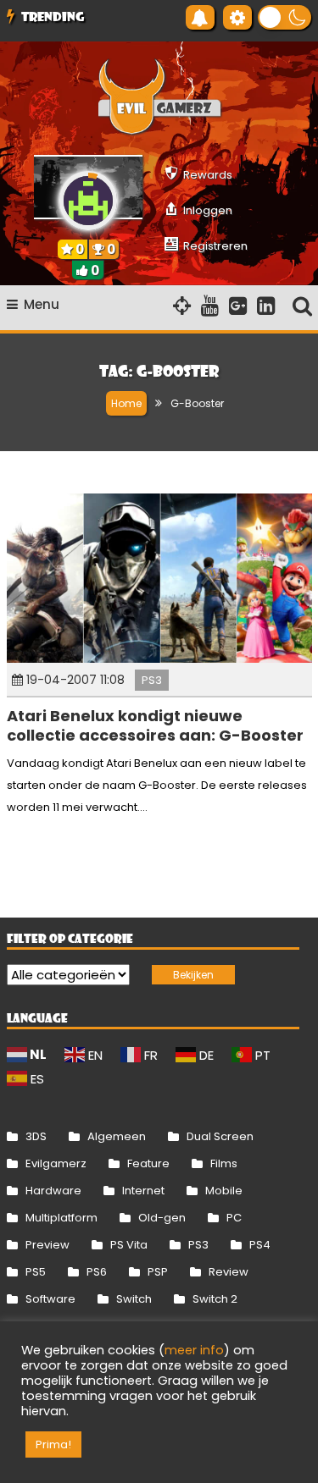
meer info (194, 1350)
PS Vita (129, 1245)
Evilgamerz (55, 1163)
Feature (148, 1163)
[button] (284, 17)
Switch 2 (214, 1299)
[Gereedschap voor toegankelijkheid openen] (237, 17)
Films (223, 1163)
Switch (134, 1299)
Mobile (224, 1191)
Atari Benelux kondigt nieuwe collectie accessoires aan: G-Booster (155, 725)
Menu (41, 304)
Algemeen (116, 1136)
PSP (158, 1272)
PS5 (35, 1272)
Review (228, 1272)
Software (50, 1299)
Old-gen (162, 1218)
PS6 (96, 1272)
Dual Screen (220, 1136)
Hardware (53, 1191)
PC (234, 1218)
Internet (143, 1191)
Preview (47, 1245)
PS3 (152, 680)
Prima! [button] (53, 1444)
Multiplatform (61, 1218)
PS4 (260, 1245)
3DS (36, 1136)
